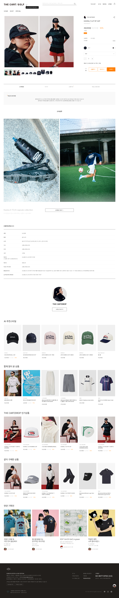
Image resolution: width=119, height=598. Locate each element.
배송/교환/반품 (96, 87)
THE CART (93, 4)
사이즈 (46, 87)
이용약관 (85, 576)
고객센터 (110, 4)
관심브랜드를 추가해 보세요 (31, 7)
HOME (6, 11)
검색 (74, 3)
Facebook (111, 592)
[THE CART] (8, 569)
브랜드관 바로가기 (59, 309)
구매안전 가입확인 (19, 584)
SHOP (12, 11)
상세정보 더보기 (58, 210)
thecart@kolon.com (28, 577)
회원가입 (104, 4)
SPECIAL (18, 11)
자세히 (114, 40)
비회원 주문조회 (75, 576)
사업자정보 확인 (10, 584)
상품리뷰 (71, 87)
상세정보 (21, 87)
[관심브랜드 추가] (26, 4)
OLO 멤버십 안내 (75, 578)
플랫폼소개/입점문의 (87, 573)
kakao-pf (104, 592)
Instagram (108, 592)
